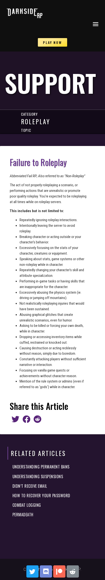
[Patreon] (59, 571)
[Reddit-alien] (73, 571)
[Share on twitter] (15, 419)
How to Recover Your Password (41, 495)
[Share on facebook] (26, 419)
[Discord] (46, 571)
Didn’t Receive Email (29, 486)
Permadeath (22, 515)
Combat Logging (26, 505)
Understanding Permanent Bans (41, 467)
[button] (95, 24)
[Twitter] (32, 571)
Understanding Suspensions (37, 476)
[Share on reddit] (37, 419)
